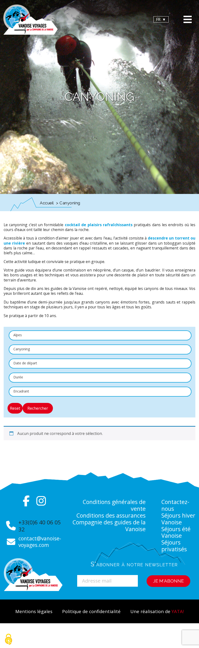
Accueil (47, 202)
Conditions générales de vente (114, 505)
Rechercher (37, 408)
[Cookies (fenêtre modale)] (8, 639)
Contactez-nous (175, 505)
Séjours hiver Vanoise (178, 519)
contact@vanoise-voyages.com (39, 541)
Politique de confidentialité (91, 611)
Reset (15, 408)
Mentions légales (33, 611)
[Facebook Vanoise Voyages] (26, 501)
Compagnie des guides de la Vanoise (109, 525)
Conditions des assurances (111, 515)
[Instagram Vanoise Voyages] (41, 501)
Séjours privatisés (174, 545)
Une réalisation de (157, 611)
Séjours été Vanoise (176, 532)
